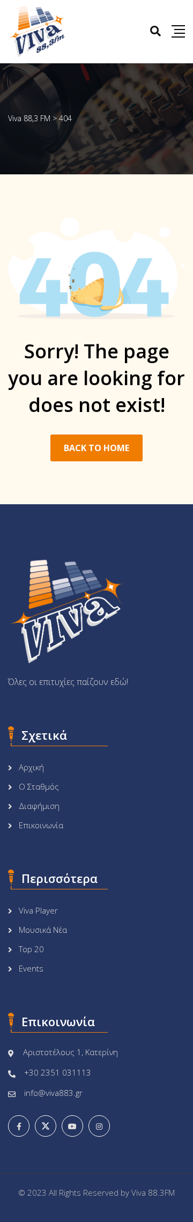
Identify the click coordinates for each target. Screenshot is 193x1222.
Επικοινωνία (41, 825)
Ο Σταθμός (39, 786)
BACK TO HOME (96, 448)
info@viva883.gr (53, 1092)
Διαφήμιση (39, 805)
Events (31, 968)
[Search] (155, 31)
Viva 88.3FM (153, 1192)
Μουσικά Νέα (43, 929)
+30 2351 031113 (57, 1072)
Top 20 (31, 949)
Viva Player (38, 910)
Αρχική (31, 767)
